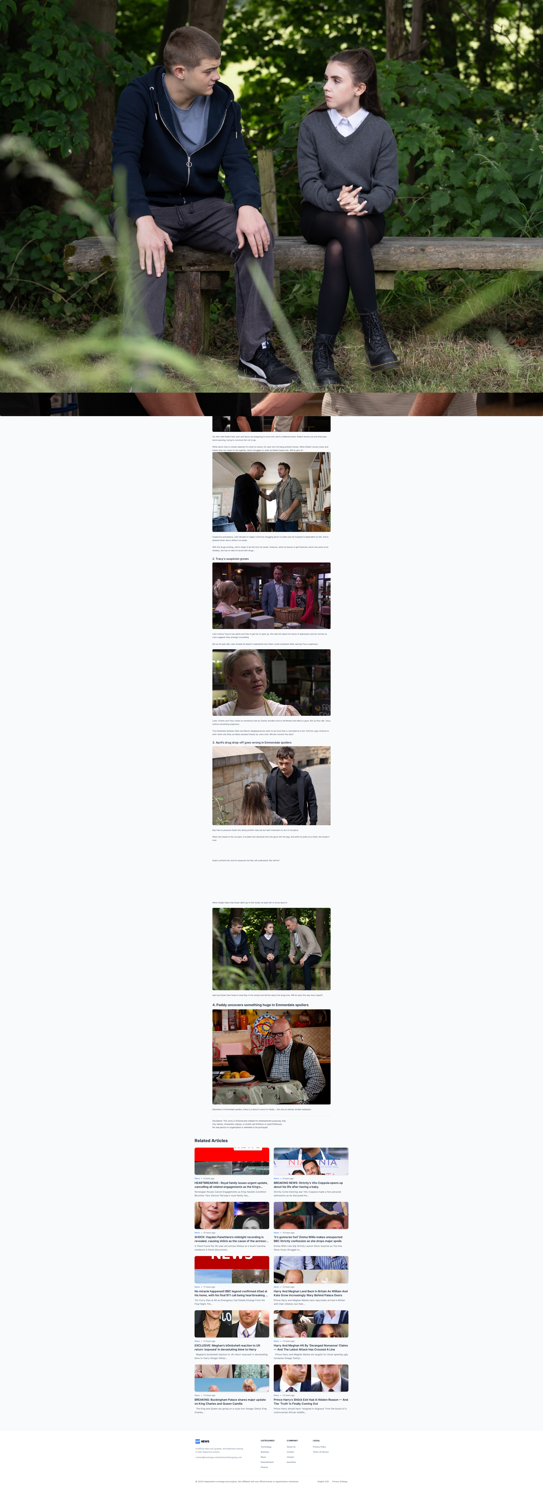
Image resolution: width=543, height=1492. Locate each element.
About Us (291, 1447)
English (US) (323, 1481)
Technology (266, 1447)
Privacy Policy (319, 1447)
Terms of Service (321, 1452)
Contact (290, 1452)
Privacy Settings (340, 1481)
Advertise (291, 1462)
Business (265, 1452)
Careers (290, 1457)
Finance (264, 1467)
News (263, 1457)
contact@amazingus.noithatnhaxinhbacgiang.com (218, 1457)
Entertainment (267, 1462)
